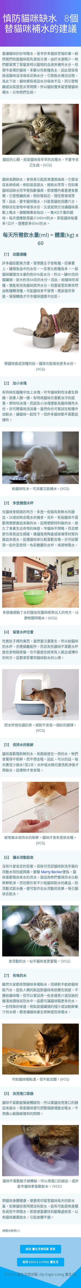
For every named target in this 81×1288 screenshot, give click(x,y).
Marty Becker (51, 871)
